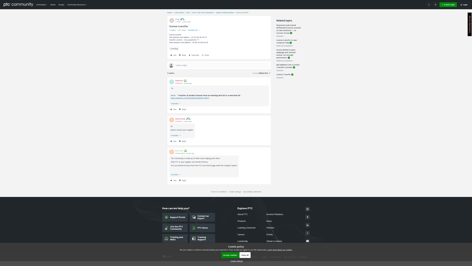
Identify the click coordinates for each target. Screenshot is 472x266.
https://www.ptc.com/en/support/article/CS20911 (190, 98)
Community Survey (469, 24)
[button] (448, 4)
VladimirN (179, 80)
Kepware (279, 36)
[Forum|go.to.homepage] (18, 5)
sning (177, 19)
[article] (219, 95)
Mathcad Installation (284, 46)
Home (169, 12)
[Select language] (435, 4)
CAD (188, 12)
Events (53, 4)
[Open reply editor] (219, 65)
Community (179, 12)
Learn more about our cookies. (280, 250)
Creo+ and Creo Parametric (203, 12)
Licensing (174, 48)
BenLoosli (179, 151)
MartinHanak (180, 119)
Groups (61, 4)
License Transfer (283, 74)
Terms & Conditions (219, 192)
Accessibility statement (252, 192)
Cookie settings (235, 192)
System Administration (225, 12)
